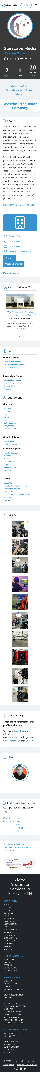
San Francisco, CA (11, 944)
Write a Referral (13, 264)
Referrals (19, 94)
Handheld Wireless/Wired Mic (16, 486)
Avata (6, 417)
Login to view (14, 241)
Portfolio (23, 86)
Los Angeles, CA (10, 924)
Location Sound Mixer (13, 995)
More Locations (11, 273)
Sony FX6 (7, 408)
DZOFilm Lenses (10, 423)
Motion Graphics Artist (14, 1033)
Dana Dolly (8, 470)
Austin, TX (8, 905)
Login (26, 5)
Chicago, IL (8, 907)
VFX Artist (8, 1053)
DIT (5, 992)
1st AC (6, 1001)
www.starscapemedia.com (20, 251)
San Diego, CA (9, 941)
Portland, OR (9, 935)
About (14, 86)
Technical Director (12, 1015)
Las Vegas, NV (9, 921)
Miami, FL (7, 927)
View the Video (20, 329)
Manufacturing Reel (20, 311)
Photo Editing (10, 1050)
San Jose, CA (9, 946)
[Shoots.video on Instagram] (17, 1068)
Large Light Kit (10, 441)
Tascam (7, 500)
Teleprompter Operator (14, 1023)
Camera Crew (9, 386)
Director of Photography (14, 365)
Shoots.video (8, 844)
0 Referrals (26, 58)
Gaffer (7, 987)
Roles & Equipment (14, 90)
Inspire (7, 420)
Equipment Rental (12, 971)
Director (8, 981)
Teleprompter (9, 461)
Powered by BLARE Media (27, 1065)
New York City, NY (11, 930)
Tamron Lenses (10, 429)
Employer (29, 741)
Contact (9, 258)
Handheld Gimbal (11, 453)
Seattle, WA (9, 949)
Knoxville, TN (17, 53)
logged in (18, 731)
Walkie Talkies (9, 492)
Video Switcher (10, 467)
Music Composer (11, 1042)
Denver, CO (8, 913)
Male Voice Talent (11, 1047)
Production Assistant (12, 383)
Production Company (12, 362)
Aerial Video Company (13, 380)
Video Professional (11, 741)
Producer (7, 389)
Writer (7, 962)
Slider (6, 459)
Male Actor (9, 960)
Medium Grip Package (12, 444)
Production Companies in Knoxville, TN (17, 847)
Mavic (6, 414)
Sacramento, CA (10, 938)
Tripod (6, 464)
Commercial (14, 315)
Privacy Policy (8, 1065)
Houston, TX (9, 918)
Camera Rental (10, 968)
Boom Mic (8, 483)
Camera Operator (11, 984)
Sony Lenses (9, 426)
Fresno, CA (8, 916)
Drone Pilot (9, 1009)
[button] (35, 315)
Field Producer (10, 998)
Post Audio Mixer (11, 1044)
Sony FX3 (7, 411)
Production (20, 844)
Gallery (28, 90)
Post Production (10, 367)
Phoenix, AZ (9, 932)
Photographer (10, 1003)
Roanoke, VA (25, 315)
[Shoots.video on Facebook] (21, 1068)
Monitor (7, 456)
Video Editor (9, 1036)
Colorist (7, 1039)
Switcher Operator (12, 1017)
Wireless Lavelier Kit (12, 489)
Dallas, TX (8, 910)
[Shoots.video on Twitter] (25, 1069)
